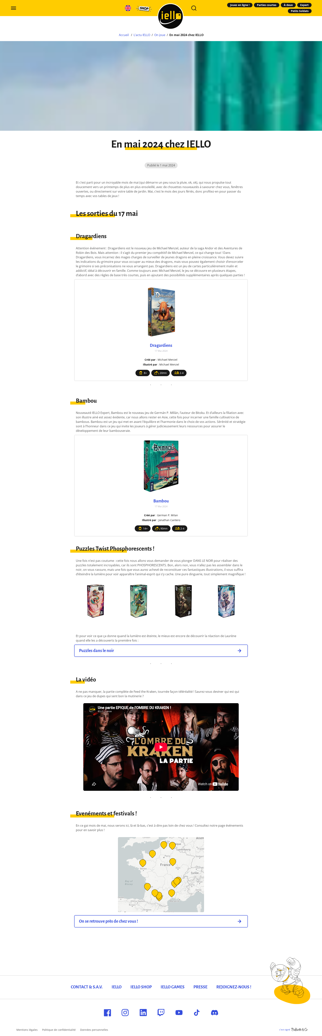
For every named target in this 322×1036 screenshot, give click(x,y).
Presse (200, 987)
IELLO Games (172, 987)
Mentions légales (27, 1030)
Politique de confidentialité (59, 1030)
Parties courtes (266, 5)
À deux (288, 5)
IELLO (116, 987)
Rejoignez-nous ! (233, 987)
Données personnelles (94, 1030)
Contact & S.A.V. (87, 987)
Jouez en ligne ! (240, 5)
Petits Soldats (300, 11)
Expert (304, 5)
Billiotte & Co (299, 1030)
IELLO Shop (141, 987)
